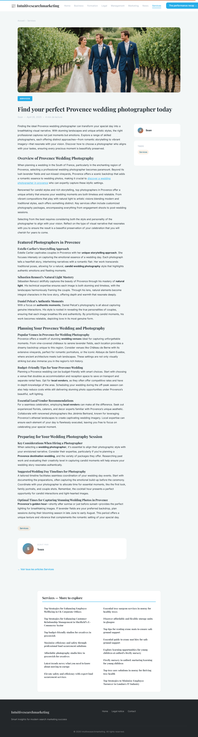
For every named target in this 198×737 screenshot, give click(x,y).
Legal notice (118, 711)
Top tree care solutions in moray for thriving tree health (127, 672)
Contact (132, 711)
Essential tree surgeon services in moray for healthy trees (127, 610)
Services (156, 5)
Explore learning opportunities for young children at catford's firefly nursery (125, 651)
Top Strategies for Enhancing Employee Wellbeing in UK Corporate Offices (65, 610)
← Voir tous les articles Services (36, 569)
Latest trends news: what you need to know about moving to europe (67, 665)
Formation (92, 5)
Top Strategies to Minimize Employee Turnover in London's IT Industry (123, 682)
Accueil (21, 20)
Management (118, 5)
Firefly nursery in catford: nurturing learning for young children (127, 662)
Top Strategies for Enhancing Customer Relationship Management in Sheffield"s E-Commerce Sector (67, 622)
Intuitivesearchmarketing (35, 5)
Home (67, 5)
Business (79, 5)
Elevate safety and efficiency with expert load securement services (68, 675)
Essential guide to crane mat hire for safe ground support (125, 641)
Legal (104, 5)
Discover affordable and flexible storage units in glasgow (128, 620)
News (145, 5)
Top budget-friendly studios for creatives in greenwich (67, 634)
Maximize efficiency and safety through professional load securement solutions (65, 644)
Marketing (133, 5)
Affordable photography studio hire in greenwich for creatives (64, 654)
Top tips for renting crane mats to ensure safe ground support (127, 631)
